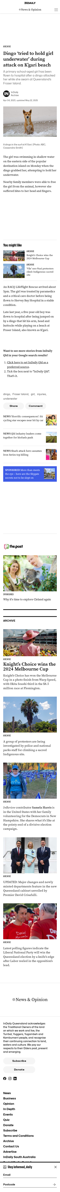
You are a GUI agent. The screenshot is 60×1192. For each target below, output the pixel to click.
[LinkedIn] (15, 1078)
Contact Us (11, 1146)
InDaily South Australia (19, 1157)
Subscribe (19, 1061)
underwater (10, 398)
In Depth (9, 1109)
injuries (41, 394)
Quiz (6, 1119)
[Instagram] (10, 1078)
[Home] (30, 3)
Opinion (8, 1103)
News (7, 1093)
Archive (8, 1141)
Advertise (9, 1151)
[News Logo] (30, 9)
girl (33, 394)
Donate (19, 1069)
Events (8, 1114)
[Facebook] (4, 1078)
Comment (36, 406)
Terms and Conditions (18, 1135)
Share (14, 406)
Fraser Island (20, 394)
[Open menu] (56, 9)
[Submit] (53, 1184)
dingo (6, 394)
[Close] (55, 1167)
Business (9, 1098)
